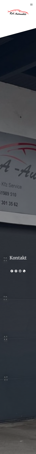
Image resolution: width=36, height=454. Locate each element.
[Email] (20, 271)
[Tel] (24, 271)
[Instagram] (16, 271)
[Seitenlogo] (18, 14)
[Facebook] (12, 271)
